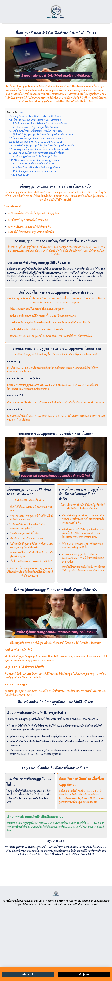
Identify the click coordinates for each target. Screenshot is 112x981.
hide (21, 112)
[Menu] (4, 11)
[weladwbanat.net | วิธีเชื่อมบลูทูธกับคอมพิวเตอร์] (56, 11)
